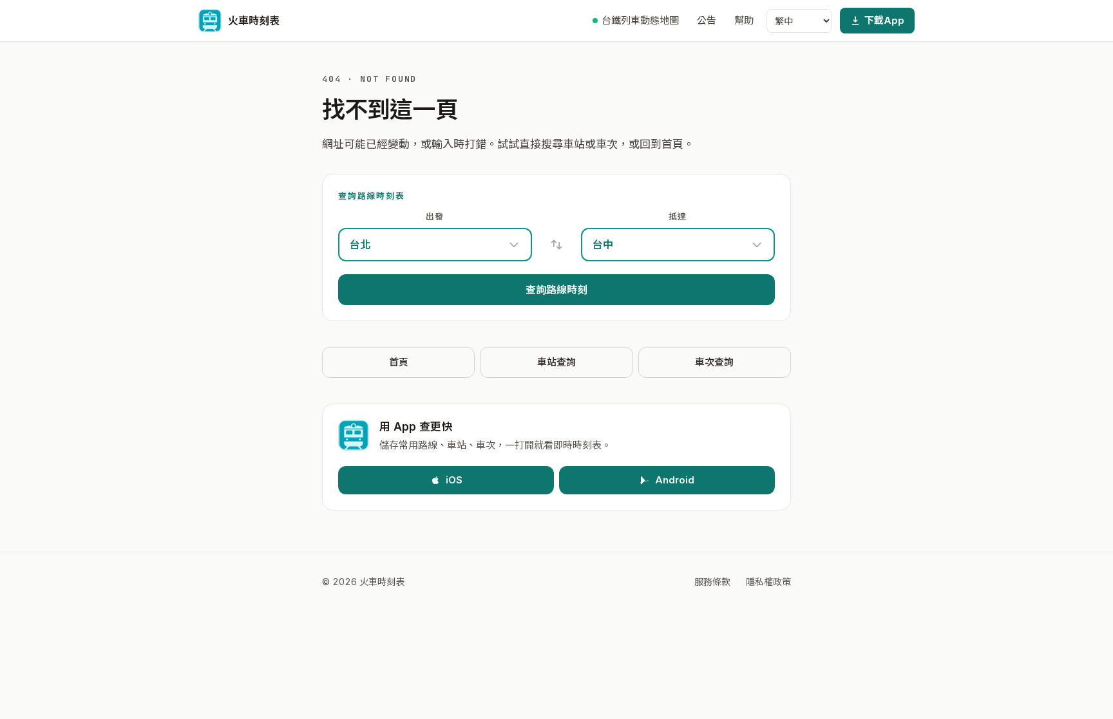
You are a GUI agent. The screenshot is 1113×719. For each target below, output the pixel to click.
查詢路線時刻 (556, 289)
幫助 (744, 20)
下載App (884, 20)
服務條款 (712, 581)
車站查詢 (556, 362)
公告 (706, 20)
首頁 (398, 362)
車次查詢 (714, 362)
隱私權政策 (768, 581)
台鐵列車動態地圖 (640, 20)
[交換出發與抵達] (556, 244)
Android (674, 480)
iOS (454, 480)
